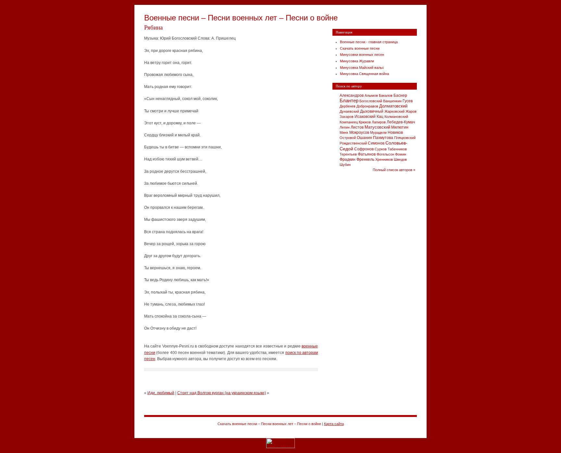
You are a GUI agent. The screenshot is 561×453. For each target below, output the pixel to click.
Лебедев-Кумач (401, 122)
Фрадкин (347, 159)
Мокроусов (359, 132)
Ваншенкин (392, 101)
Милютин (399, 127)
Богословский (370, 101)
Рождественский (353, 143)
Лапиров (379, 122)
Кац (380, 116)
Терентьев (348, 154)
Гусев (408, 101)
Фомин (400, 154)
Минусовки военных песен (362, 55)
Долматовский (393, 106)
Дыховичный (371, 111)
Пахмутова (383, 137)
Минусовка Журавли (357, 61)
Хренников (384, 159)
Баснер (400, 95)
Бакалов (386, 95)
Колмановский (396, 117)
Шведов (400, 159)
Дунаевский (349, 111)
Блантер (349, 100)
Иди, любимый (160, 393)
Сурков (381, 149)
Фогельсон (385, 154)
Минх (344, 132)
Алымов (371, 95)
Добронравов (367, 106)
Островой (348, 138)
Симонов (376, 143)
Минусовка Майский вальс (362, 67)
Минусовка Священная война (364, 74)
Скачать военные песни (360, 48)
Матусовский (377, 127)
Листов (357, 127)
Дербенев (347, 106)
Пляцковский (405, 138)
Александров (352, 95)
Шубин (345, 165)
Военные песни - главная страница (369, 42)
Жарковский (394, 111)
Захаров (347, 117)
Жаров (411, 111)
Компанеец (349, 122)
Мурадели (378, 132)
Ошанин (364, 138)
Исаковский (365, 116)
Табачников (397, 149)
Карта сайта (334, 424)
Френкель (365, 159)
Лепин (345, 127)
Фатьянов (367, 154)
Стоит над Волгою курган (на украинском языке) (221, 393)
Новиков (395, 132)
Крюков (365, 122)
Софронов (364, 149)
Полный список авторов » (394, 170)
